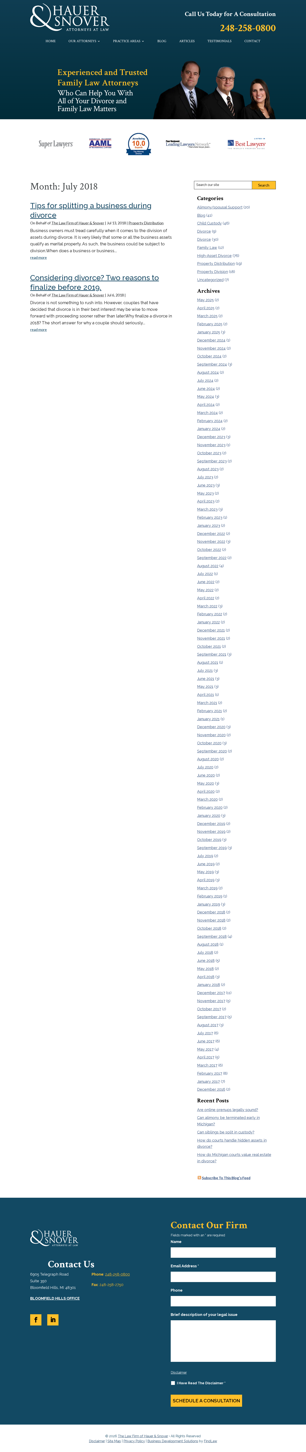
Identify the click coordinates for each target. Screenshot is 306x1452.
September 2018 (212, 936)
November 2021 (211, 638)
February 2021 (209, 711)
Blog (161, 41)
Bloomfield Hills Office (55, 1298)
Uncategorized (210, 280)
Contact (252, 41)
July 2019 (205, 856)
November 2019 (211, 831)
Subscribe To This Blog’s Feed (226, 1178)
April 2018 (205, 977)
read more (38, 257)
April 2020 (206, 791)
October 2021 (209, 646)
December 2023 (211, 437)
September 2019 (212, 848)
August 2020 (208, 759)
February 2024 (210, 421)
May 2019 (205, 872)
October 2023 (209, 453)
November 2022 (211, 541)
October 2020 (209, 743)
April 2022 (205, 598)
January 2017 (208, 1081)
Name (176, 1241)
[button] (302, 1422)
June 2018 (206, 960)
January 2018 (208, 984)
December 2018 (211, 912)
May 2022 (205, 590)
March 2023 (207, 509)
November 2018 (211, 920)
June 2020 (206, 775)
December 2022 (211, 533)
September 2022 (211, 558)
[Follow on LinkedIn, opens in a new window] (52, 1319)
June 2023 (206, 485)
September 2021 (211, 654)
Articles (187, 41)
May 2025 (205, 300)
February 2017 (209, 1073)
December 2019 (211, 823)
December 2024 (211, 340)
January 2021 (208, 719)
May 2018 (205, 968)
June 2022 (205, 582)
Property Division (212, 271)
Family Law (207, 247)
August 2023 (208, 469)
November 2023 (211, 445)
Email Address (185, 1266)
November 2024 (211, 348)
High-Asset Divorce (214, 255)
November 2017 (211, 1001)
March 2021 (207, 703)
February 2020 (210, 807)
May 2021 (205, 686)
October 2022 (209, 549)
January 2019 (208, 904)
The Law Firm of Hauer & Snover (77, 223)
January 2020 (208, 815)
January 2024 (208, 429)
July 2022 (205, 574)
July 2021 (205, 670)
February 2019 (209, 896)
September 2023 (212, 461)
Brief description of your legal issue (204, 1314)
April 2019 (205, 880)
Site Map (114, 1441)
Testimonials (219, 41)
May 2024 (205, 396)
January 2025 (208, 332)
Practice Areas (126, 41)
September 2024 (212, 364)
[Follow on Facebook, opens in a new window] (35, 1319)
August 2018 (208, 944)
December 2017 (211, 993)
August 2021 (207, 662)
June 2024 (206, 388)
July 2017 (205, 1033)
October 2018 (209, 928)
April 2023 (205, 501)
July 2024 (205, 380)
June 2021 (205, 678)
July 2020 (205, 767)
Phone (177, 1290)
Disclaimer (179, 1373)
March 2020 (207, 799)
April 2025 (205, 308)
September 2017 (211, 1017)
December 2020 (211, 727)
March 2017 (207, 1065)
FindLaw (210, 1441)
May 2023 (205, 493)
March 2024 (207, 413)
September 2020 (212, 751)
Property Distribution (146, 223)
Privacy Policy (134, 1441)
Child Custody (209, 223)
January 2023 (208, 525)
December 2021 (211, 630)
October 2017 (209, 1009)
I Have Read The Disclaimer (201, 1383)
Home (51, 41)
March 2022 (207, 606)
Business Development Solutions (172, 1441)
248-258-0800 (248, 28)
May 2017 (205, 1049)
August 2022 (207, 566)
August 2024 (208, 372)
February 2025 (209, 324)
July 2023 (205, 477)
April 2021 (205, 694)
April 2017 (205, 1057)
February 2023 (209, 517)
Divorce (204, 231)
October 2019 (209, 839)
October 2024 (209, 356)
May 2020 (205, 783)
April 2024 (206, 404)
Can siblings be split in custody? (225, 1132)
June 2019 (206, 864)
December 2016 (211, 1089)
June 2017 (205, 1041)
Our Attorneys (82, 41)
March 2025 (207, 316)
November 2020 (211, 735)
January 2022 (208, 622)
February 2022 (209, 614)
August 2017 (207, 1025)
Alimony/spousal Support (220, 207)
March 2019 (207, 888)
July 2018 (205, 952)
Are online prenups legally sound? (227, 1110)
